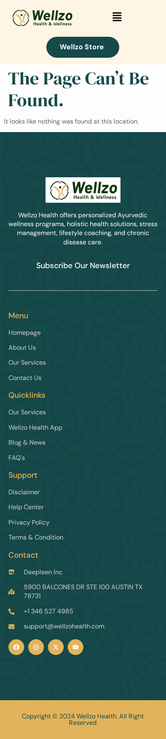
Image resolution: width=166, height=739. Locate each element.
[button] (117, 17)
